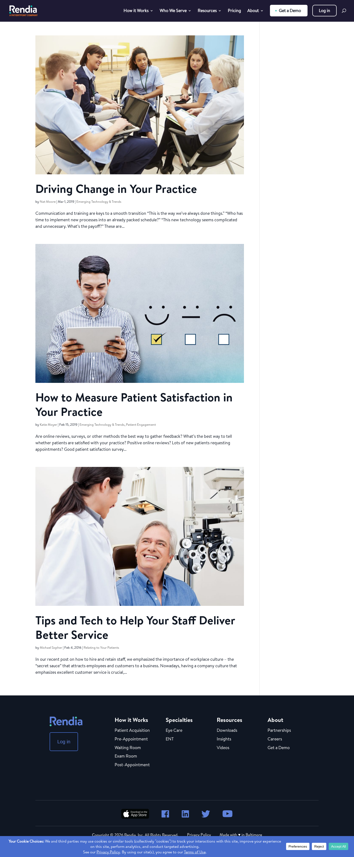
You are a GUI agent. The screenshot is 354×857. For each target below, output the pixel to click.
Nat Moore (48, 201)
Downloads (227, 730)
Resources (207, 11)
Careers (275, 739)
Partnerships (279, 730)
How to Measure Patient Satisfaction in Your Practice (134, 404)
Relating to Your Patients (101, 647)
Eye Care (174, 730)
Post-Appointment (132, 765)
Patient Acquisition (132, 730)
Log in (324, 10)
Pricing (234, 11)
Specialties (179, 720)
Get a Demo (290, 10)
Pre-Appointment (131, 739)
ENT (170, 739)
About (253, 11)
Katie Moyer (48, 424)
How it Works (136, 11)
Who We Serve (173, 11)
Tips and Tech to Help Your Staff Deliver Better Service (135, 627)
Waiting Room (128, 748)
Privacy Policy (199, 834)
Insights (224, 739)
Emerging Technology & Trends (98, 201)
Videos (223, 748)
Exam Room (126, 756)
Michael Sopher (51, 647)
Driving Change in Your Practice (116, 189)
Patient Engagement (141, 424)
